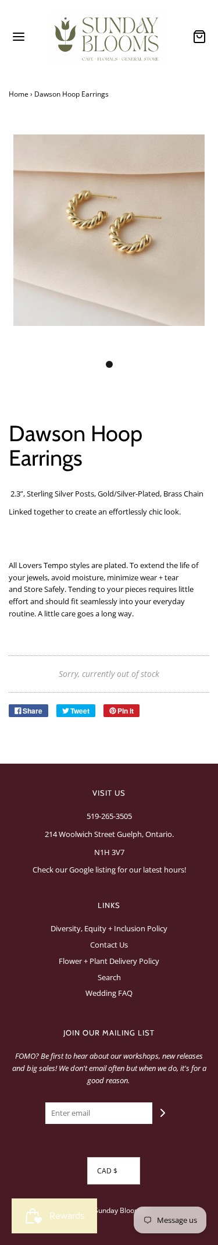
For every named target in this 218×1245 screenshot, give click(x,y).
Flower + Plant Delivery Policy (109, 961)
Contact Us (109, 944)
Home (18, 94)
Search (109, 977)
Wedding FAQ (109, 993)
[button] (109, 243)
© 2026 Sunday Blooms (106, 1210)
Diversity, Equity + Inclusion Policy (109, 928)
